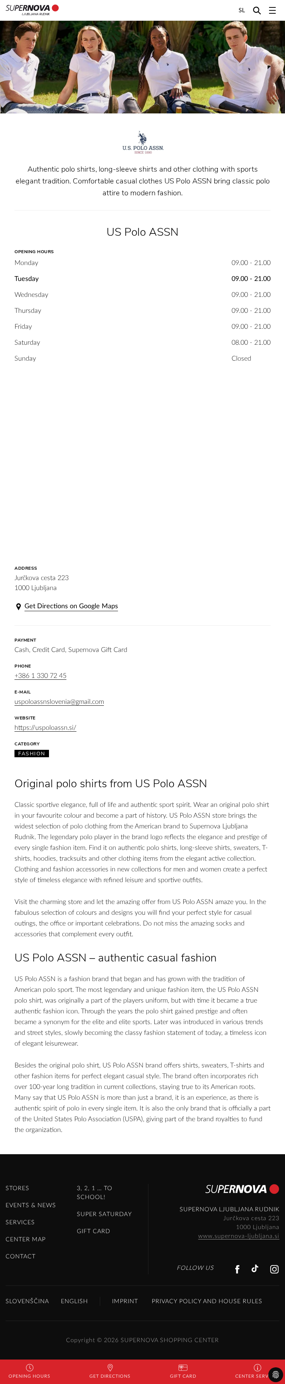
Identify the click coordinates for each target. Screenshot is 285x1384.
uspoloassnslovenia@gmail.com (59, 702)
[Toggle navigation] (272, 10)
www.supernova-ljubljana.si (238, 1236)
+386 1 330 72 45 (40, 676)
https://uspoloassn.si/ (45, 728)
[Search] (257, 10)
